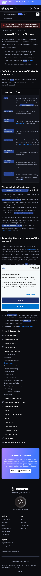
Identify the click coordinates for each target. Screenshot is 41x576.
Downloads (5, 534)
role (20, 144)
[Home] (9, 8)
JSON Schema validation (12, 391)
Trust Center (17, 567)
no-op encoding (30, 249)
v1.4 (13, 14)
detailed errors (7, 231)
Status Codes (8, 18)
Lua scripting (8, 389)
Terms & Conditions (8, 565)
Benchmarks (6, 531)
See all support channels (20, 471)
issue (8, 551)
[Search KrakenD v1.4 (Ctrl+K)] (37, 14)
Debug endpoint (9, 371)
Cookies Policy (20, 565)
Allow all (20, 300)
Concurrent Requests (11, 366)
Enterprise (5, 522)
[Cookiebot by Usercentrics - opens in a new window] (30, 268)
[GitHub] (22, 571)
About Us (23, 528)
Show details (30, 294)
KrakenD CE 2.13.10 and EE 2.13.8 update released (18, 2)
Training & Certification (9, 546)
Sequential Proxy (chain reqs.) (13, 380)
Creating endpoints (10, 354)
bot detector (28, 144)
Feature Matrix (6, 528)
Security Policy (6, 567)
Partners (23, 522)
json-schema (20, 124)
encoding (28, 60)
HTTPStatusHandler (26, 327)
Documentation (7, 549)
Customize (19, 306)
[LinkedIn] (19, 571)
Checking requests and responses (15, 386)
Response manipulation (11, 360)
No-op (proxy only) (10, 377)
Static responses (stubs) (11, 383)
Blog (21, 519)
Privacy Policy (30, 565)
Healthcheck (8, 394)
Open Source (6, 519)
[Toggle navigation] (38, 8)
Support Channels (8, 543)
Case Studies (24, 525)
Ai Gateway (5, 525)
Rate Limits (7, 357)
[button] (20, 335)
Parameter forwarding (11, 369)
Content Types (9, 374)
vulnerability (15, 551)
